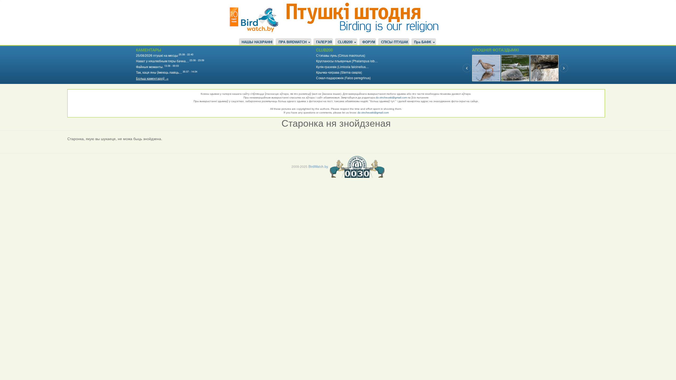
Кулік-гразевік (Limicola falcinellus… (342, 66)
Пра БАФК (423, 42)
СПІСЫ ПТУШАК (394, 42)
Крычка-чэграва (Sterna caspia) (339, 72)
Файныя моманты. (149, 66)
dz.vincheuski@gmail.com (391, 97)
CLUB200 (346, 42)
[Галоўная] (256, 19)
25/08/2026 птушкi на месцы (157, 55)
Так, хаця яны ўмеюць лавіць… (159, 72)
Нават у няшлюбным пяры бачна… (162, 61)
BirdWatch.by (318, 166)
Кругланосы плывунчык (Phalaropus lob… (347, 61)
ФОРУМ (368, 42)
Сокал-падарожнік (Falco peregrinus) (343, 77)
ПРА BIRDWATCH (293, 42)
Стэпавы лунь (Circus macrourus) (340, 55)
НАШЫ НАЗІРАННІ (257, 42)
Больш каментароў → (152, 78)
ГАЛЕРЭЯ (324, 42)
